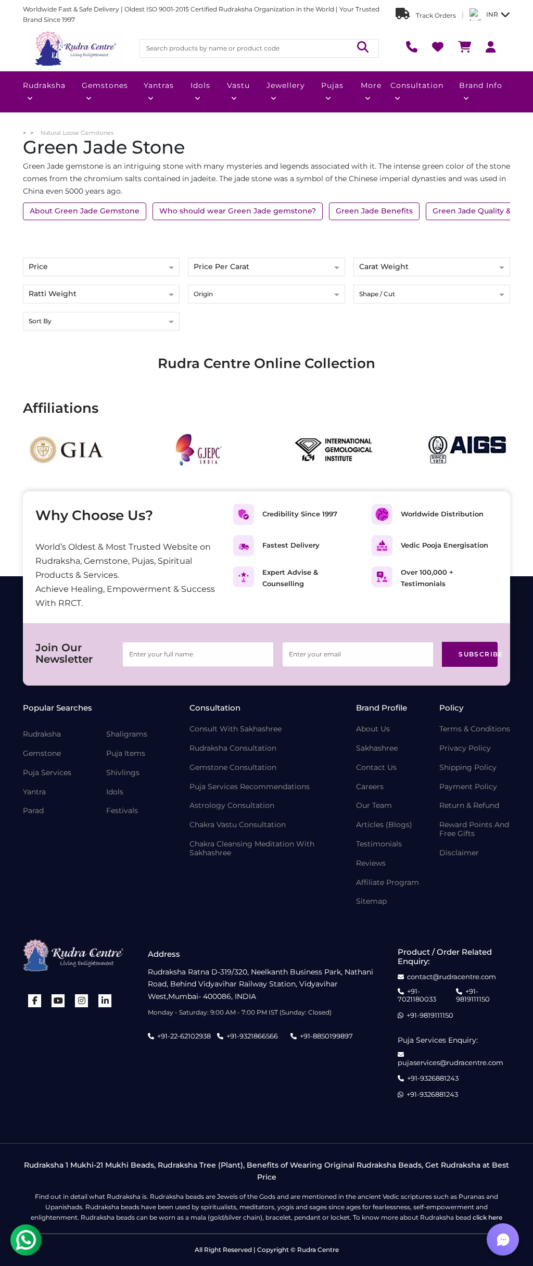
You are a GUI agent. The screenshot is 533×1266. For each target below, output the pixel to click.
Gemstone (42, 753)
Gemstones (105, 85)
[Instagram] (81, 1000)
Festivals (122, 810)
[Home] (75, 48)
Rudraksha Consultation (232, 748)
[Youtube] (58, 1000)
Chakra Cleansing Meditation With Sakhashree (251, 848)
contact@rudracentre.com (451, 977)
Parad (33, 810)
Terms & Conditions (474, 729)
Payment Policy (468, 786)
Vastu (238, 85)
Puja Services (47, 772)
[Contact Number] (411, 48)
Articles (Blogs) (384, 824)
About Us (373, 729)
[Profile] (491, 48)
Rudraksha (44, 85)
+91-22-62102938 (184, 1036)
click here (487, 1217)
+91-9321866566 (252, 1036)
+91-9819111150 (473, 996)
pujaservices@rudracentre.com (450, 1062)
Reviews (371, 863)
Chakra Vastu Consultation (237, 824)
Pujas (332, 85)
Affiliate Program (387, 882)
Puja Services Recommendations (249, 786)
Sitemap (371, 901)
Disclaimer (459, 853)
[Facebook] (34, 1000)
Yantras (159, 85)
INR (492, 14)
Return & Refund (469, 805)
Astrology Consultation (231, 805)
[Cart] (464, 48)
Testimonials (379, 844)
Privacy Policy (465, 748)
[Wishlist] (437, 48)
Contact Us (376, 767)
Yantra (34, 792)
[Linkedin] (105, 1000)
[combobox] (266, 295)
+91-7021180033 (417, 996)
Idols (200, 85)
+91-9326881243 (433, 1078)
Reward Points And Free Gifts (474, 829)
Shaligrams (126, 734)
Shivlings (122, 772)
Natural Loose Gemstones (77, 132)
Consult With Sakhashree (235, 729)
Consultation (416, 85)
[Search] (363, 48)
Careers (370, 786)
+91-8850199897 (326, 1036)
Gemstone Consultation (232, 767)
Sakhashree (377, 748)
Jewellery (285, 85)
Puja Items (125, 753)
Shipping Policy (468, 767)
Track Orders (435, 15)
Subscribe (478, 654)
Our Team (374, 805)
